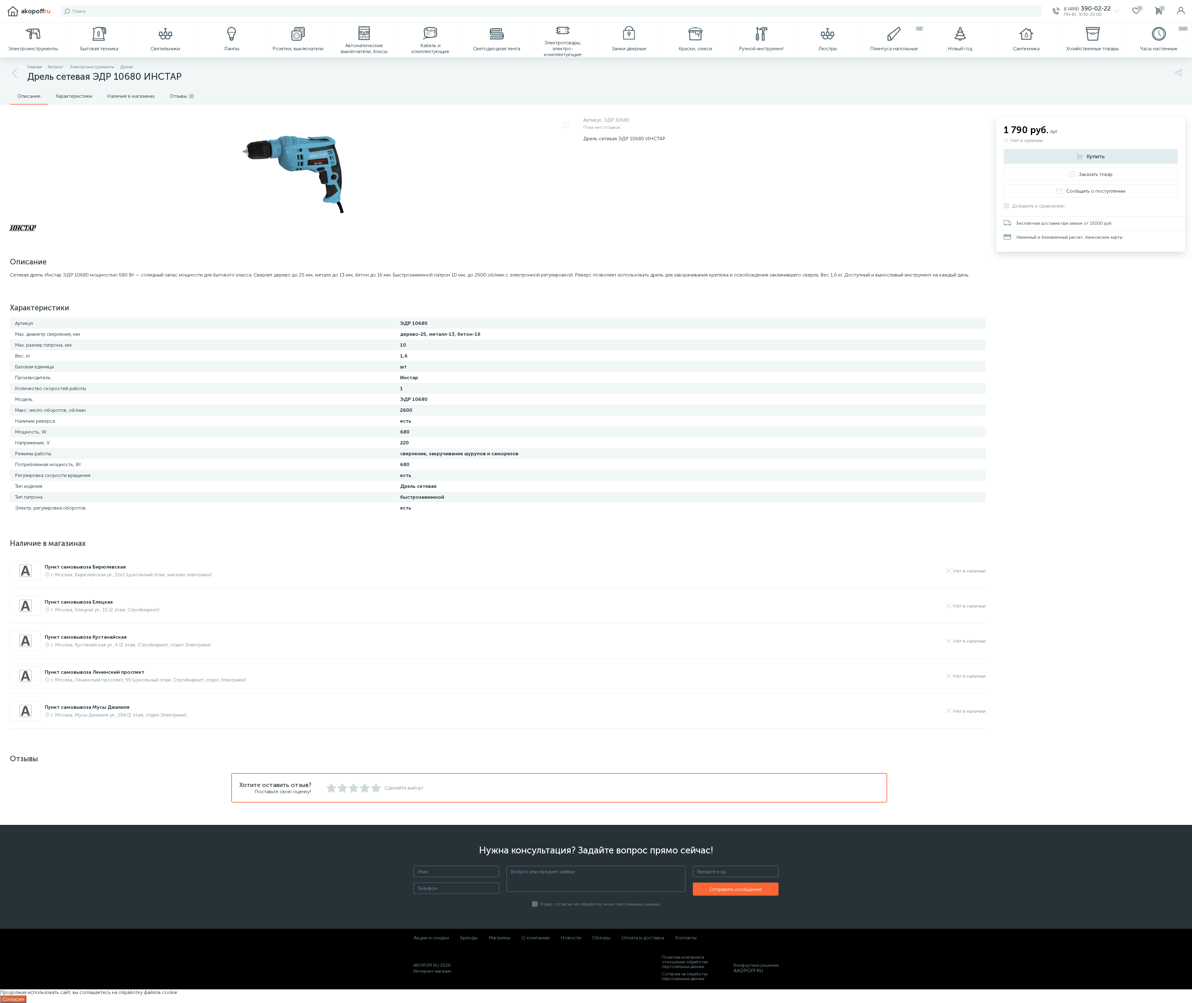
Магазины (499, 938)
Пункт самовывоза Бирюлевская (85, 567)
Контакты (686, 938)
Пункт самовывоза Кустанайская (86, 637)
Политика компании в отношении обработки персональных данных (685, 962)
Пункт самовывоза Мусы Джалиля (87, 707)
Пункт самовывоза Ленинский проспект (94, 672)
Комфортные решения (756, 965)
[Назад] (15, 73)
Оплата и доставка (642, 938)
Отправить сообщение (736, 889)
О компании (535, 938)
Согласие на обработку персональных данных (685, 976)
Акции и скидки (431, 938)
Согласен (13, 999)
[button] (1086, 11)
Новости (571, 938)
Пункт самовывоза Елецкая (79, 602)
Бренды (468, 938)
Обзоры (601, 938)
